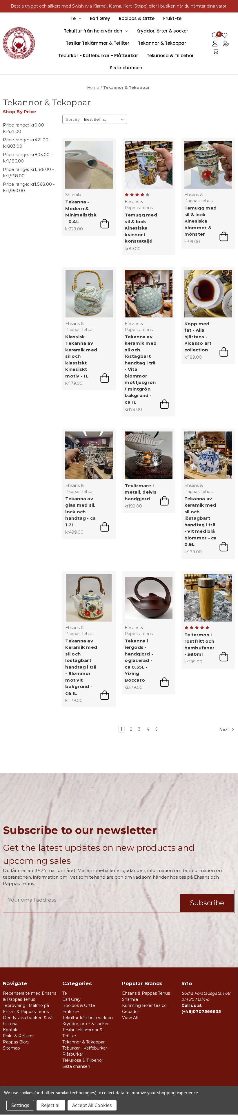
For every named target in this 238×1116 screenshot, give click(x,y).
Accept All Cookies (92, 1105)
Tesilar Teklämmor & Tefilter (97, 43)
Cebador (130, 1011)
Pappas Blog (16, 1042)
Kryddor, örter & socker (162, 31)
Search (215, 35)
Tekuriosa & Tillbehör (170, 56)
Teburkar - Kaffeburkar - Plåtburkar (98, 56)
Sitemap (11, 1048)
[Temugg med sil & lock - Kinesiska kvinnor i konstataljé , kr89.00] (148, 165)
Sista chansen (126, 68)
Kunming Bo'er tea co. (145, 1005)
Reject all (51, 1105)
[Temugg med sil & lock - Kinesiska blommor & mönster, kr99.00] (208, 165)
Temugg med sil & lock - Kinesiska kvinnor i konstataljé (141, 228)
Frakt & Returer (18, 1036)
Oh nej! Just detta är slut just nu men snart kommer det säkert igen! (164, 404)
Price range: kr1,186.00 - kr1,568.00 (28, 173)
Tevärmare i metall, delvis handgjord (141, 492)
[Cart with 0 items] (215, 51)
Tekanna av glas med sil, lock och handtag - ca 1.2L (80, 512)
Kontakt (11, 1029)
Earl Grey (100, 18)
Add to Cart (224, 236)
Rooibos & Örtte (137, 18)
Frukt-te (172, 18)
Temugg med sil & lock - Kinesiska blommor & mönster (200, 221)
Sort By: (73, 119)
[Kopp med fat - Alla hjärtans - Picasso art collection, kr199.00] (208, 293)
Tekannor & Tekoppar (162, 43)
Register (226, 43)
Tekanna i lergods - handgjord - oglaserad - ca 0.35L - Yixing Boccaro (139, 660)
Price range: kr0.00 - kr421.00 (25, 128)
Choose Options (105, 223)
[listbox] (105, 119)
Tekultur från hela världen (93, 31)
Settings (20, 1105)
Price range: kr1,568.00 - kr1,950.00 (29, 187)
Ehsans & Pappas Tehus (146, 993)
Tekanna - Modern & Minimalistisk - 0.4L (81, 211)
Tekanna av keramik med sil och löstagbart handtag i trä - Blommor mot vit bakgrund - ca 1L (81, 667)
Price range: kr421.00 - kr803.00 (27, 143)
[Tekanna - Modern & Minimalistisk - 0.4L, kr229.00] (89, 165)
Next (224, 729)
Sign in (215, 43)
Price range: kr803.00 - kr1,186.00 (27, 158)
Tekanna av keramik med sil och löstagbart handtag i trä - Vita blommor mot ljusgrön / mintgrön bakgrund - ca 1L (141, 369)
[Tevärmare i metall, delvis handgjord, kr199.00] (148, 455)
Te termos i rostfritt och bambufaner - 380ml (199, 644)
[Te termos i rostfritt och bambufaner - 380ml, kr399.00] (208, 598)
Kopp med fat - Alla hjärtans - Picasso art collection (198, 337)
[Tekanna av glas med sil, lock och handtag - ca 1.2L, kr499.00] (89, 455)
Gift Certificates (224, 35)
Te (73, 18)
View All (130, 1017)
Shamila (130, 999)
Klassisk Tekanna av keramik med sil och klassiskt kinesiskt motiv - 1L (81, 356)
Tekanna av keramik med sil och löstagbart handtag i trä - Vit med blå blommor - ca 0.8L (200, 521)
